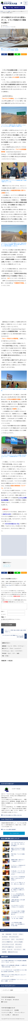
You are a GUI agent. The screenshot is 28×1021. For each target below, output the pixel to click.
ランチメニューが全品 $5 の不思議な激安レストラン (18, 866)
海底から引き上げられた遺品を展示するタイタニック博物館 (18, 850)
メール (3, 614)
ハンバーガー (18, 947)
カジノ (12, 651)
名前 (2, 611)
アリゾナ (15, 934)
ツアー (13, 653)
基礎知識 (4, 646)
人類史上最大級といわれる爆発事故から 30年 (18, 900)
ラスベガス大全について (7, 1010)
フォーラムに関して (6, 1014)
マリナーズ (9, 949)
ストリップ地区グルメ (7, 941)
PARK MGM (8, 934)
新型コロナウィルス (12, 952)
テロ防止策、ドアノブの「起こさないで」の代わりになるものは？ (18, 872)
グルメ (11, 648)
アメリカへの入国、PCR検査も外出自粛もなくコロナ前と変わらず (18, 913)
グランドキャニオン (14, 936)
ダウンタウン (18, 944)
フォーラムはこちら (14, 833)
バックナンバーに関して (7, 1012)
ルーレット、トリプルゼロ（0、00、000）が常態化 (17, 917)
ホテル (14, 646)
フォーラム (8, 585)
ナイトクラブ (18, 651)
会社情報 (16, 1010)
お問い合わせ (15, 1014)
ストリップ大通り (18, 941)
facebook (16, 999)
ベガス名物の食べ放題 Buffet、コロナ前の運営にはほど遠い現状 (17, 924)
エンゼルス (4, 936)
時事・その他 (5, 655)
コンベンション (5, 939)
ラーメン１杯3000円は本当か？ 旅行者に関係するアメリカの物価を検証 (18, 895)
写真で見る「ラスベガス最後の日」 (18, 854)
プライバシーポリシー (19, 1012)
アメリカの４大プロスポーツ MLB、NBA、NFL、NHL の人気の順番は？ (18, 844)
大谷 (24, 949)
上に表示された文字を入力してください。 (11, 619)
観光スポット (5, 648)
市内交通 (4, 653)
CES (3, 934)
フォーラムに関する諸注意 (9, 829)
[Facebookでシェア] (4, 54)
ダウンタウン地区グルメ (8, 947)
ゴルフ (9, 653)
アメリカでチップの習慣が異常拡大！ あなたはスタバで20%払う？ (18, 878)
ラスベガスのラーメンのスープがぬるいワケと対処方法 (18, 906)
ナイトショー (21, 646)
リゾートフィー (17, 949)
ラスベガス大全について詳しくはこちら (12, 815)
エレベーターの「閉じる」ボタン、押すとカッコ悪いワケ (18, 883)
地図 (18, 653)
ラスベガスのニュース (7, 26)
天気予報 (4, 952)
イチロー (21, 934)
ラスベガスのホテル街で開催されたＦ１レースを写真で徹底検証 (13, 636)
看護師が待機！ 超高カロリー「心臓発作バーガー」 (18, 860)
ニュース (7, 565)
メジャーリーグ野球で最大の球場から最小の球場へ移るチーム (15, 631)
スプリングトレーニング (8, 944)
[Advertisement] (14, 63)
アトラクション (5, 651)
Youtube (5, 1001)
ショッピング (17, 648)
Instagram (9, 999)
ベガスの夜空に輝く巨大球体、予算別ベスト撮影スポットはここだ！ (18, 890)
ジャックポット (19, 939)
